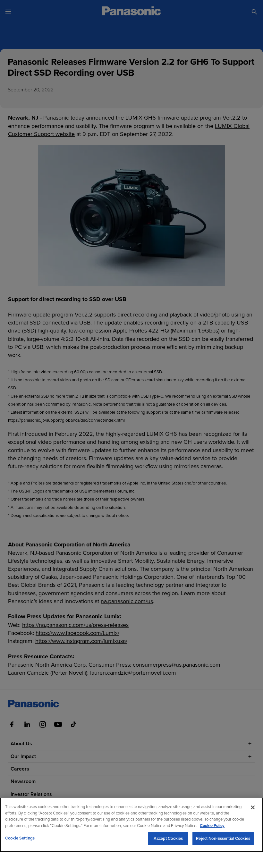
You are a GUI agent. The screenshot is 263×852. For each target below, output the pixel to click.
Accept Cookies (168, 838)
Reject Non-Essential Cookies (223, 838)
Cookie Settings (20, 838)
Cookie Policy (212, 825)
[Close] (253, 807)
